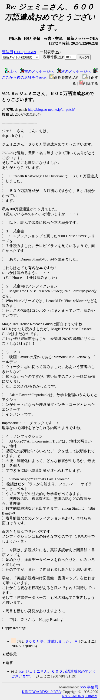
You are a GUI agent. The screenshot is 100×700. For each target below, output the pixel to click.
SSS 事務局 (89, 687)
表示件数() (53, 57)
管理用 (7, 52)
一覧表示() (50, 52)
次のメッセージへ (76, 71)
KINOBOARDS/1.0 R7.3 (41, 692)
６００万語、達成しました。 (49, 641)
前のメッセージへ (39, 71)
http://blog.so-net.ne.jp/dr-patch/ (51, 109)
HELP (18, 52)
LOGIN (30, 52)
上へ (13, 71)
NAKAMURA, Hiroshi (79, 696)
